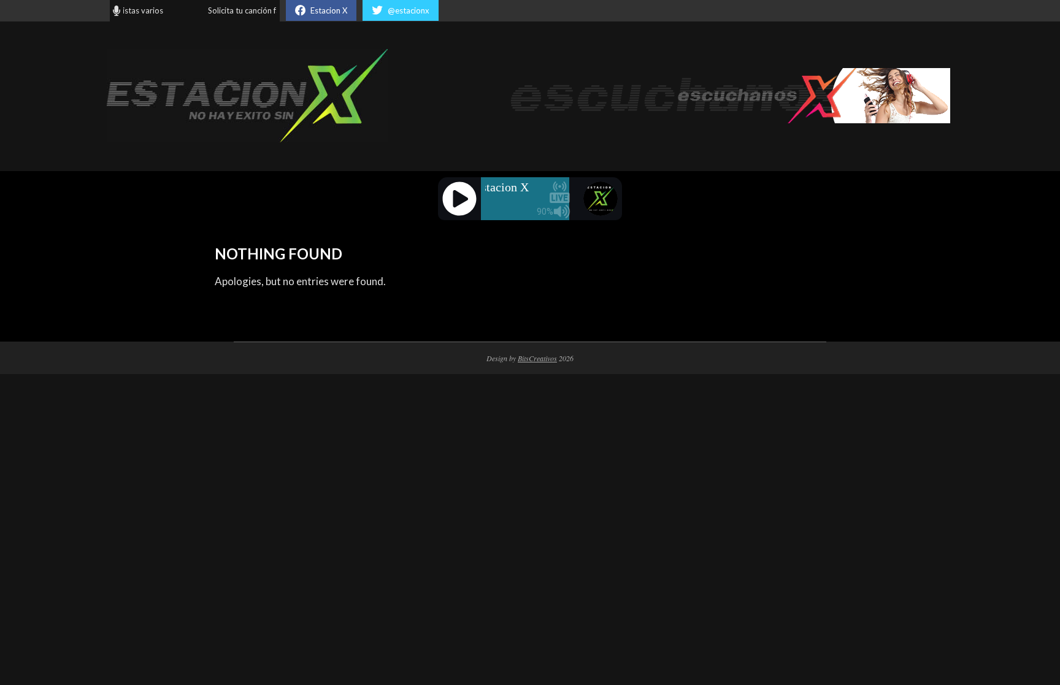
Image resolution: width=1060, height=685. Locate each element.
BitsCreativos (537, 358)
